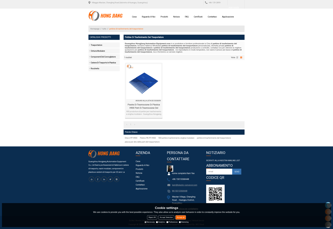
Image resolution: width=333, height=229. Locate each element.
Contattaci (212, 17)
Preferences (173, 222)
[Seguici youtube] (91, 179)
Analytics (161, 222)
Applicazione (228, 17)
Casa (134, 17)
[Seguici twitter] (110, 179)
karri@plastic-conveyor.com (184, 185)
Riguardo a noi (148, 17)
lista (237, 57)
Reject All (152, 217)
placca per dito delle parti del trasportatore (142, 142)
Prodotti (164, 17)
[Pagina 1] (126, 124)
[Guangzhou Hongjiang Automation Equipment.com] (105, 16)
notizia (176, 17)
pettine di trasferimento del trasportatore (214, 138)
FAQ (187, 17)
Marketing (184, 222)
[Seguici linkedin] (104, 179)
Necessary (151, 222)
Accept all (180, 217)
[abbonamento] (236, 172)
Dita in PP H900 (131, 138)
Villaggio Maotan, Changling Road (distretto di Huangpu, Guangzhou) (120, 3)
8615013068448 (179, 191)
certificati (198, 17)
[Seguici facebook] (98, 179)
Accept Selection (166, 217)
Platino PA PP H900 (148, 138)
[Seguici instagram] (116, 179)
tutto (104, 29)
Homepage (95, 29)
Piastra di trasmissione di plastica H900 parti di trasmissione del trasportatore (144, 106)
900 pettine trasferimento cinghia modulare (176, 138)
